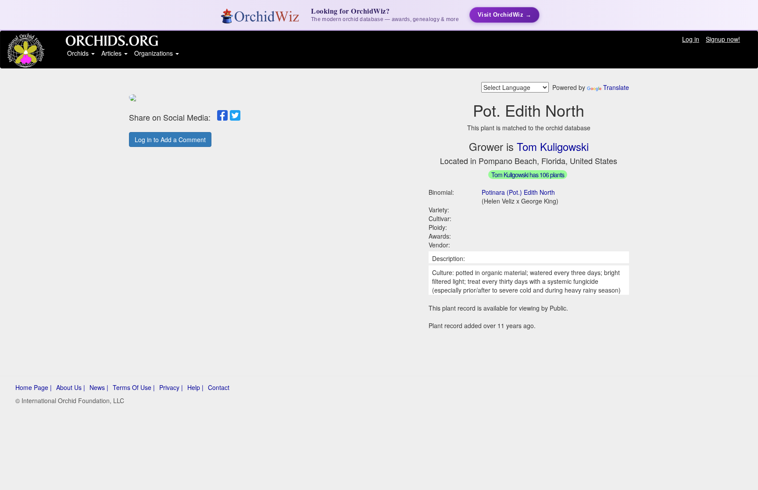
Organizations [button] (154, 53)
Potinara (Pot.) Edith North (518, 192)
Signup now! (723, 39)
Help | (195, 387)
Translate (616, 87)
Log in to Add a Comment (170, 139)
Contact (218, 387)
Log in (690, 39)
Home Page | (33, 387)
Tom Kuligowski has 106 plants (527, 174)
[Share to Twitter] (235, 115)
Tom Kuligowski (553, 146)
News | (98, 387)
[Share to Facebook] (222, 115)
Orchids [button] (78, 53)
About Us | (70, 387)
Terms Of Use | (134, 387)
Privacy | (171, 387)
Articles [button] (112, 53)
